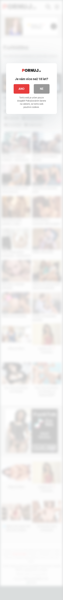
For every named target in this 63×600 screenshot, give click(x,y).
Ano (21, 88)
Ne (41, 88)
